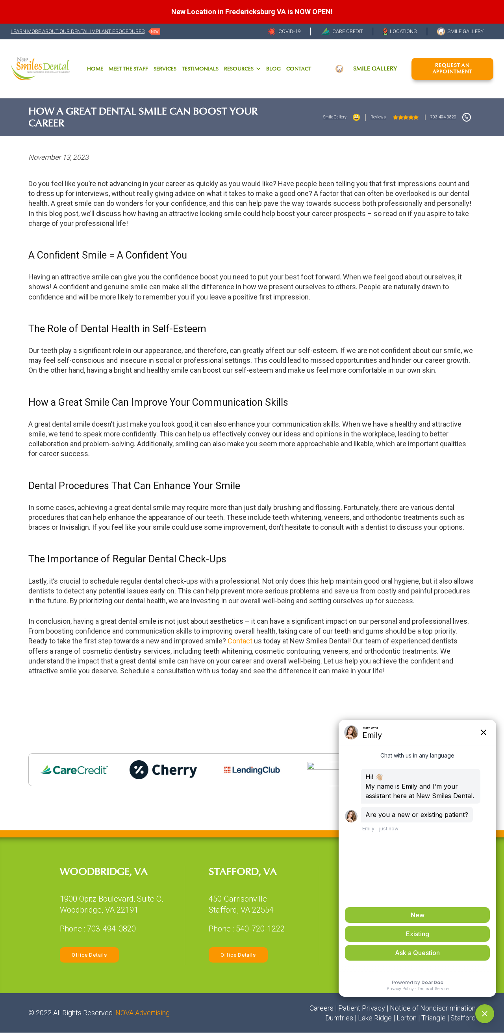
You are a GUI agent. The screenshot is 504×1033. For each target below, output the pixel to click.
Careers (321, 1008)
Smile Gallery (334, 117)
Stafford (463, 1018)
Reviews (378, 117)
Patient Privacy (361, 1008)
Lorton (407, 1018)
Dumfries (339, 1018)
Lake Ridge (375, 1018)
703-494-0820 (443, 117)
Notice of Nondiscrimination (433, 1008)
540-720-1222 (260, 928)
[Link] (40, 68)
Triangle (433, 1018)
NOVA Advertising (142, 1013)
